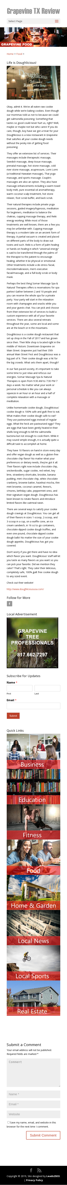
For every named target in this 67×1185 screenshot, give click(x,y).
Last (37, 693)
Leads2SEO (53, 1176)
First (9, 693)
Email (11, 700)
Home (10, 53)
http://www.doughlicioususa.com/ (25, 589)
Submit (13, 715)
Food (19, 53)
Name (12, 682)
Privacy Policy (32, 1161)
